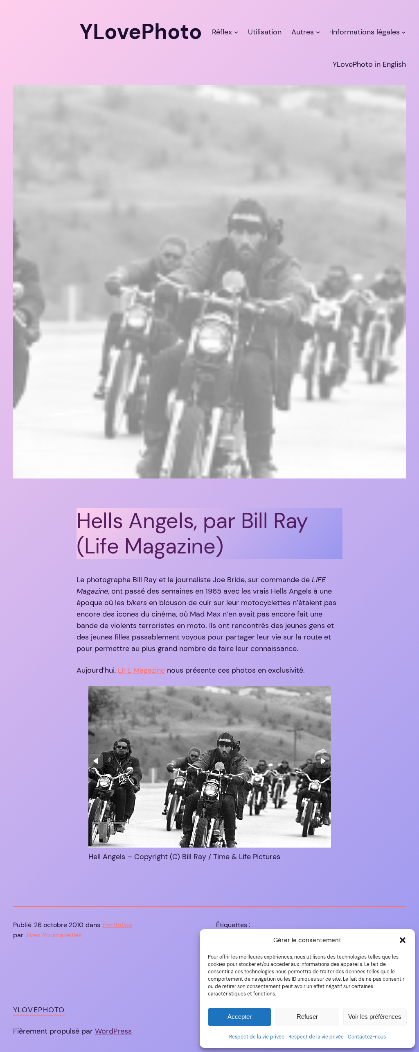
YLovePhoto (39, 1009)
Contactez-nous (367, 1037)
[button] (403, 940)
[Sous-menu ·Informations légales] (403, 31)
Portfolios (117, 925)
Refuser (307, 1016)
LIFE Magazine (141, 670)
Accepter (240, 1016)
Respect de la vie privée (256, 1037)
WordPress (113, 1031)
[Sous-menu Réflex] (236, 31)
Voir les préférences (374, 1016)
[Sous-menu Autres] (318, 31)
